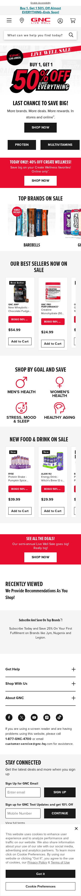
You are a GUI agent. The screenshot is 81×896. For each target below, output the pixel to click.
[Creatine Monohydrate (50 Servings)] (53, 291)
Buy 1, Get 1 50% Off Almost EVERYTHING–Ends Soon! (40, 10)
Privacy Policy (37, 862)
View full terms (15, 823)
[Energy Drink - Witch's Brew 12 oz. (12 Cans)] (53, 461)
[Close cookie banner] (76, 828)
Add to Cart (20, 341)
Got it (40, 874)
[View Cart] (74, 19)
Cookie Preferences (41, 886)
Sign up (60, 792)
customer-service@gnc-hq (25, 744)
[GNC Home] (40, 20)
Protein (22, 145)
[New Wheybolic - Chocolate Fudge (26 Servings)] (20, 291)
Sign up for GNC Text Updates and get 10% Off (39, 805)
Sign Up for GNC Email (21, 783)
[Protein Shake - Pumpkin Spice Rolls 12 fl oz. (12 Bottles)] (20, 461)
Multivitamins (60, 145)
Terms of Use (60, 862)
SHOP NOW (40, 127)
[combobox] (40, 35)
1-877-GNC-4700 (18, 739)
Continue (60, 813)
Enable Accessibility (41, 3)
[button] (9, 21)
